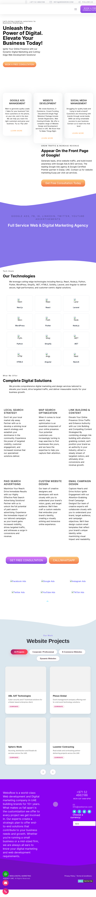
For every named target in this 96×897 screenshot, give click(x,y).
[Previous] (43, 772)
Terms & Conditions (84, 876)
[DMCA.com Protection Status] (85, 882)
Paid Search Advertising (12, 483)
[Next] (53, 772)
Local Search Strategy (13, 411)
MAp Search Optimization (48, 411)
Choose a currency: (76, 816)
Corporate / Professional (43, 652)
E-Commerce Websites (72, 652)
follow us (87, 2)
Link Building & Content (79, 411)
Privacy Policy (69, 876)
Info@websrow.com (64, 2)
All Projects (19, 652)
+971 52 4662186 (37, 2)
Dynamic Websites (48, 658)
